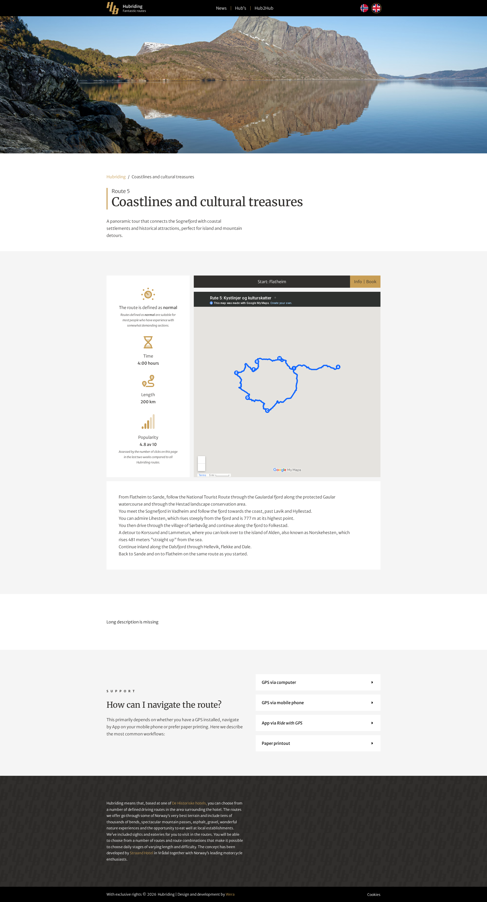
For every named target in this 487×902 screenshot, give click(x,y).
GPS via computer (279, 682)
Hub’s (240, 8)
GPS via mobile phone (283, 702)
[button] (318, 682)
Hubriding (116, 176)
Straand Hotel (141, 853)
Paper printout (276, 743)
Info (358, 282)
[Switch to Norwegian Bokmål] (364, 8)
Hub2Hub (264, 8)
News (221, 8)
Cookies (373, 894)
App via (282, 723)
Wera (230, 894)
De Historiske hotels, (189, 803)
